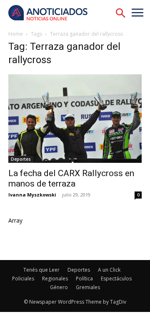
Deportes (21, 159)
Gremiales (88, 287)
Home (15, 33)
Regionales (55, 278)
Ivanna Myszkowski (32, 194)
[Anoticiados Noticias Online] (52, 13)
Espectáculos (116, 278)
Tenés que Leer (41, 269)
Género (59, 287)
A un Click (109, 269)
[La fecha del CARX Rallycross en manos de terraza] (75, 118)
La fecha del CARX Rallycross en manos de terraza (71, 178)
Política (84, 278)
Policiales (23, 278)
